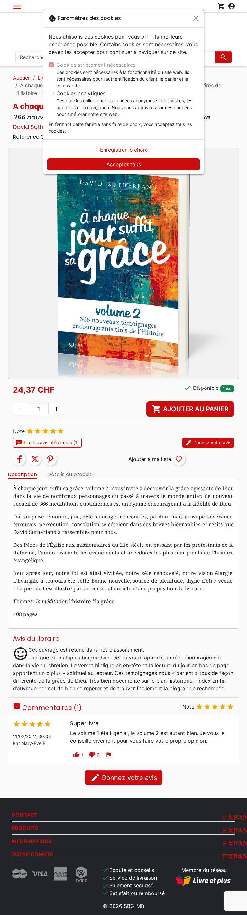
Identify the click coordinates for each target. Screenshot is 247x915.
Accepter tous (123, 164)
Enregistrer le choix (123, 149)
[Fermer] (196, 18)
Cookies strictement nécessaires (95, 65)
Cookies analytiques (80, 93)
